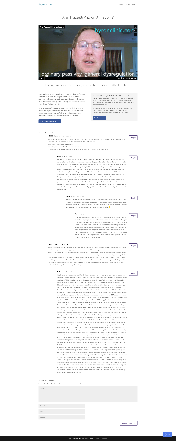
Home (121, 4)
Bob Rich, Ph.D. (52, 136)
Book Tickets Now (99, 118)
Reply (133, 137)
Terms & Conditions (101, 439)
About (128, 4)
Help (133, 4)
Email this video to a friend (48, 121)
